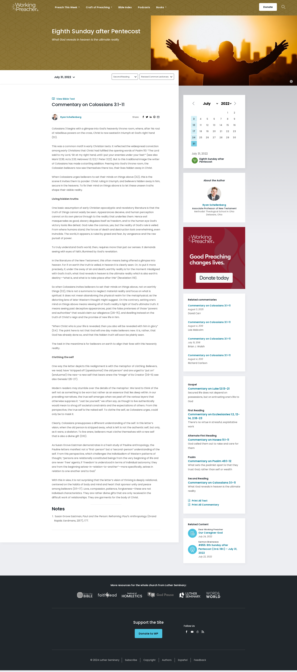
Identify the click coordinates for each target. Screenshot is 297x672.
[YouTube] (192, 632)
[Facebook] (186, 632)
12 (207, 125)
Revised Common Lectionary (155, 76)
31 (194, 143)
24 (194, 137)
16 (234, 125)
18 (201, 131)
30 (234, 137)
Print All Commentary (205, 504)
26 (207, 137)
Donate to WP (148, 633)
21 (221, 131)
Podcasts (144, 7)
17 (194, 131)
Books (160, 7)
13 (214, 125)
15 (227, 125)
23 (234, 131)
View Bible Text (65, 99)
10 (194, 125)
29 (227, 137)
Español (182, 660)
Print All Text (199, 500)
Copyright (149, 660)
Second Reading (121, 76)
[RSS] (203, 632)
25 (200, 137)
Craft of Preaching (98, 7)
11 (201, 125)
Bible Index (125, 7)
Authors (167, 660)
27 (214, 137)
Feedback (200, 660)
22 (227, 131)
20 (214, 131)
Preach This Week (66, 7)
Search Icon (283, 7)
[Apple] (197, 632)
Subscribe (131, 660)
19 (207, 131)
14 (221, 125)
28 (221, 137)
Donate (268, 7)
